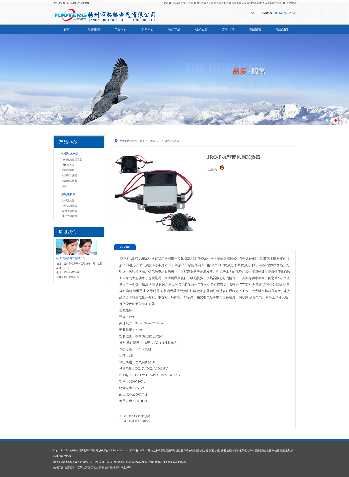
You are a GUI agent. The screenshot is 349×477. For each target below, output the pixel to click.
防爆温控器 (68, 200)
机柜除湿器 (243, 3)
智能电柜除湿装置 (72, 159)
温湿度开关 (179, 3)
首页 (67, 29)
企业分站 (291, 3)
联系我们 (282, 29)
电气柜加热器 (63, 456)
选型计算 (228, 29)
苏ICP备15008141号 (139, 450)
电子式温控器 (69, 216)
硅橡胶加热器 (69, 175)
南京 (123, 467)
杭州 (107, 467)
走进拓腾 (94, 29)
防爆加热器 (68, 170)
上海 (85, 467)
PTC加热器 (68, 165)
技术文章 (201, 29)
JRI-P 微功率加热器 (139, 421)
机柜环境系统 (68, 152)
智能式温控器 (69, 205)
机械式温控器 (69, 211)
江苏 (79, 467)
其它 (64, 186)
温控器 (189, 3)
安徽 (101, 467)
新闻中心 (147, 29)
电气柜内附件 (257, 3)
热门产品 (174, 29)
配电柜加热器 (214, 3)
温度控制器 (66, 193)
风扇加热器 (200, 3)
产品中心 (121, 29)
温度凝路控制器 (273, 3)
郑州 (128, 467)
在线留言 (255, 29)
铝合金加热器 (69, 180)
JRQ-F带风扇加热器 (139, 416)
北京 (96, 467)
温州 (112, 467)
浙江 (90, 467)
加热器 (275, 450)
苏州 (118, 467)
